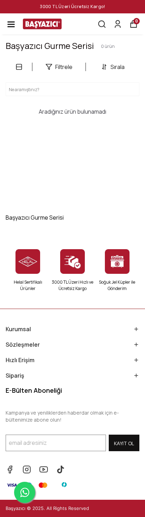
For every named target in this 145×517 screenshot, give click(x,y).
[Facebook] (10, 469)
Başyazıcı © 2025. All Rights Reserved (47, 508)
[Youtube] (43, 469)
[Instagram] (27, 469)
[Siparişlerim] (117, 24)
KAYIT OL (124, 443)
